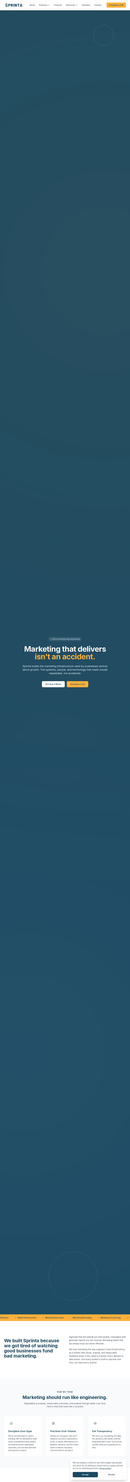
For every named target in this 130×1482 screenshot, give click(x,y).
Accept (85, 1474)
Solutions (43, 5)
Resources (70, 5)
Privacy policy (105, 1468)
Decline (111, 1474)
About (32, 5)
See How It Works (53, 684)
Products (58, 5)
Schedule (86, 5)
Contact (97, 5)
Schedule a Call (116, 5)
